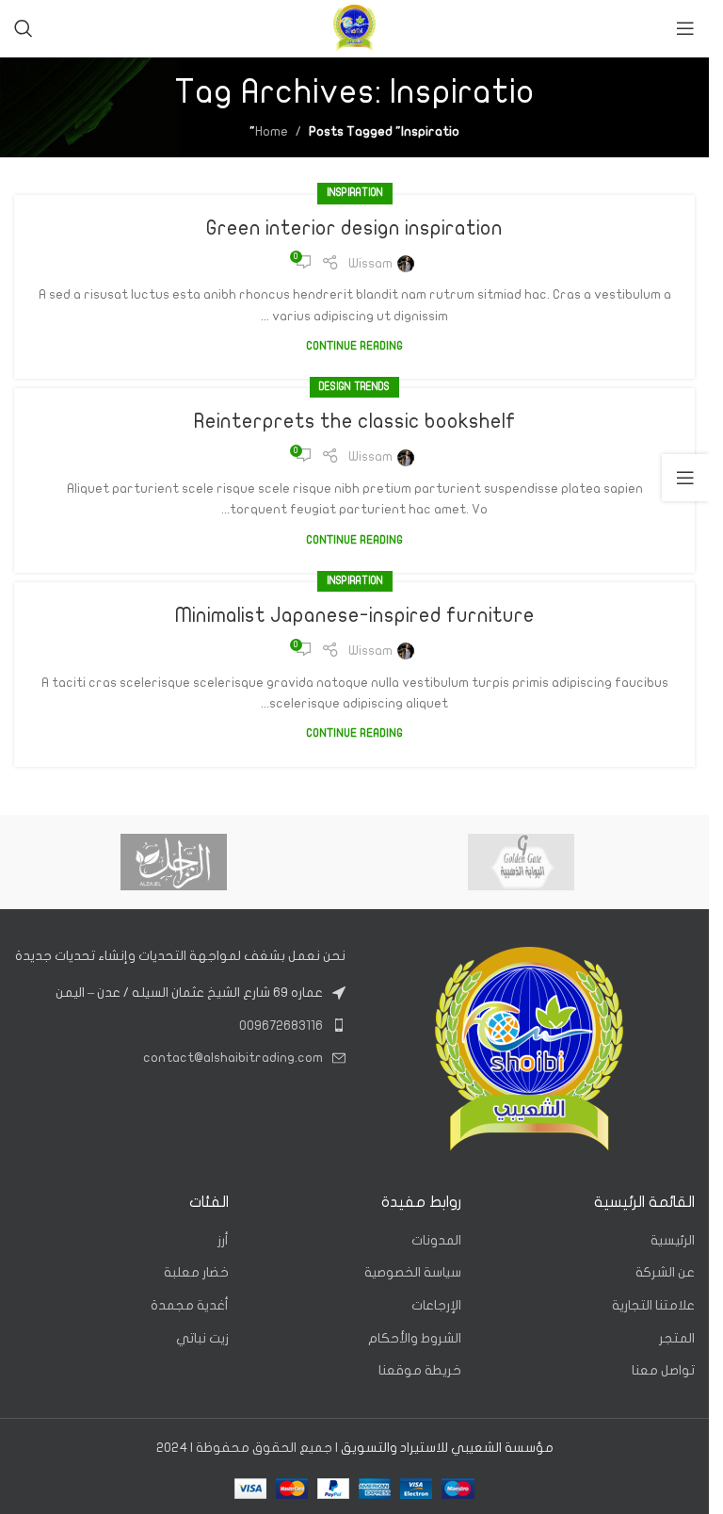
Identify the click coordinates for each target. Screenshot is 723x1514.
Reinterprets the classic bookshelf (355, 421)
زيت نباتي (202, 1338)
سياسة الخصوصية (412, 1272)
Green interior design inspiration (354, 228)
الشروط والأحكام (414, 1338)
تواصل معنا (663, 1370)
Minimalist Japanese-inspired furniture (355, 615)
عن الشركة (665, 1272)
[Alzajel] (173, 862)
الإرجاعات (436, 1305)
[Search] (23, 28)
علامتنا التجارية (653, 1305)
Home (271, 131)
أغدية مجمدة (190, 1305)
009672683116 (281, 1025)
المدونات (436, 1240)
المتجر (677, 1338)
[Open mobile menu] (685, 28)
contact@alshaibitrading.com (233, 1057)
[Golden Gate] (521, 862)
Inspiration (355, 192)
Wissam (370, 263)
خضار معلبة (196, 1272)
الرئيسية (673, 1240)
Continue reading (354, 345)
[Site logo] (355, 28)
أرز (223, 1240)
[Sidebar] (685, 477)
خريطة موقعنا (419, 1370)
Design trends (354, 387)
